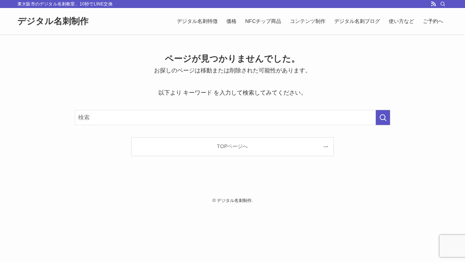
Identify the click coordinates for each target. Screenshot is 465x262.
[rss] (433, 4)
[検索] (443, 4)
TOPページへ (232, 146)
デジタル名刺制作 (53, 21)
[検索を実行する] (383, 117)
